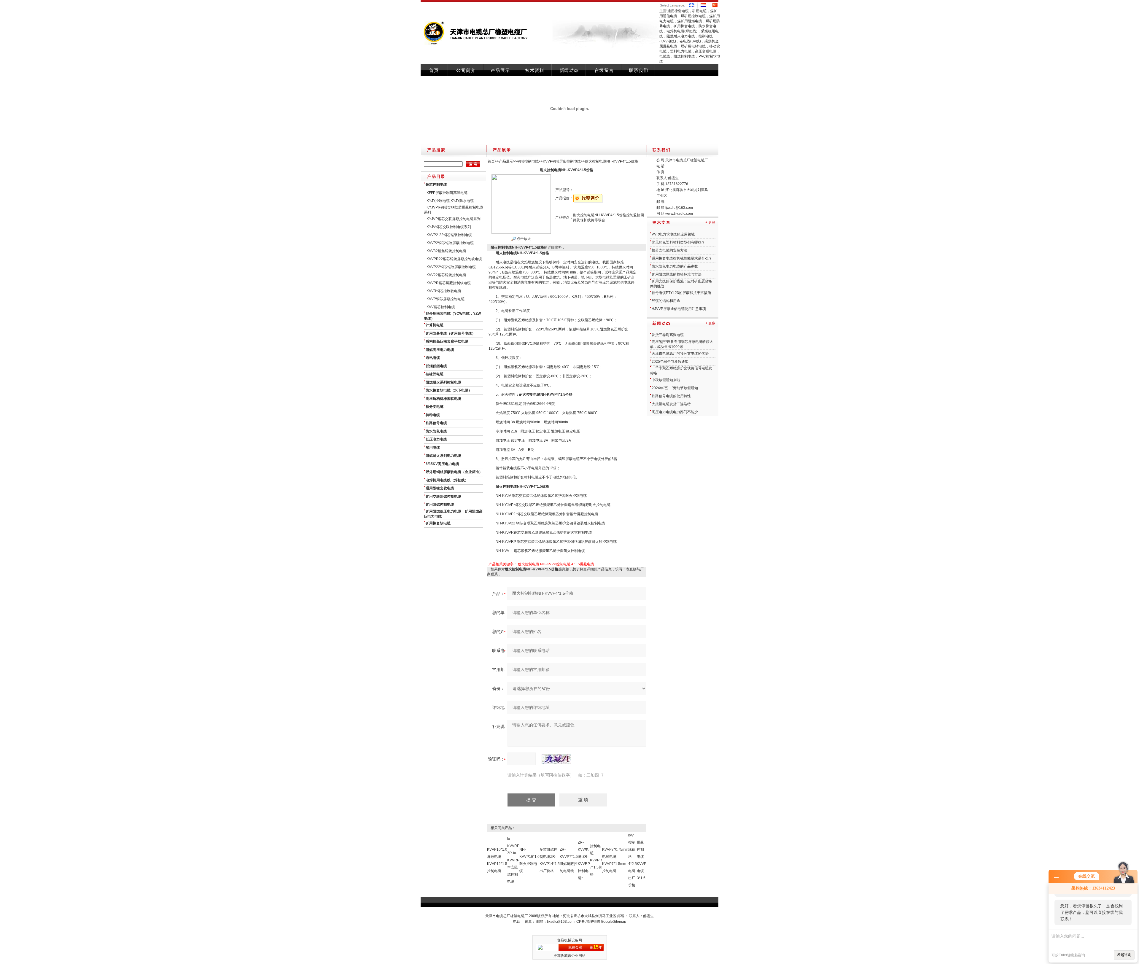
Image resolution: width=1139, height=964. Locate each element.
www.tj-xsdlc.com (679, 213)
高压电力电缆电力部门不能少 (675, 412)
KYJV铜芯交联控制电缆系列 (449, 227)
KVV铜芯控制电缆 (441, 307)
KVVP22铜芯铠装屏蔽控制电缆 (451, 267)
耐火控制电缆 (528, 564)
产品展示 (506, 161)
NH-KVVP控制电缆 (555, 564)
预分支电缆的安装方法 (669, 250)
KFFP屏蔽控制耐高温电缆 (447, 193)
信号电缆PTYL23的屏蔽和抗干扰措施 (681, 293)
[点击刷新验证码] (556, 759)
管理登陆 (593, 922)
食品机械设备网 (569, 940)
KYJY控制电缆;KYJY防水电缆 (450, 201)
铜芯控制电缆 (528, 161)
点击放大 (523, 239)
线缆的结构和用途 (666, 301)
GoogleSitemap (613, 922)
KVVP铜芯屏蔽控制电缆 (445, 299)
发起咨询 (1124, 955)
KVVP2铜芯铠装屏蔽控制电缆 (450, 243)
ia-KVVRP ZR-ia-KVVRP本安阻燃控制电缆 (513, 860)
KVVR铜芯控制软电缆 (444, 291)
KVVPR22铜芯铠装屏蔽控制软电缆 (454, 259)
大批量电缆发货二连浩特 (671, 404)
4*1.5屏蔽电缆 (582, 564)
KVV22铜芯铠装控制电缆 (446, 275)
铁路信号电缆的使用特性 (671, 396)
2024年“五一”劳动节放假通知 (675, 388)
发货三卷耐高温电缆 (668, 335)
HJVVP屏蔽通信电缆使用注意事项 (679, 309)
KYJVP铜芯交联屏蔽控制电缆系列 (454, 219)
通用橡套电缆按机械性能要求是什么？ (682, 258)
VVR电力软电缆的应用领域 (673, 234)
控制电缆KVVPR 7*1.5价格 (596, 860)
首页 (491, 161)
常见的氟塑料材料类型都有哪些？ (678, 242)
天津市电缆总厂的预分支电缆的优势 (680, 353)
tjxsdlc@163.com (679, 208)
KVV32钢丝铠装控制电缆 (446, 251)
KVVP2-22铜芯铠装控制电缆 (449, 235)
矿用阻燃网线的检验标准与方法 (676, 274)
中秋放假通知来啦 (666, 380)
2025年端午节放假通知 (670, 361)
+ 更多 (710, 222)
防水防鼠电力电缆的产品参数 (675, 266)
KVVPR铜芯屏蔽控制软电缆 (449, 283)
